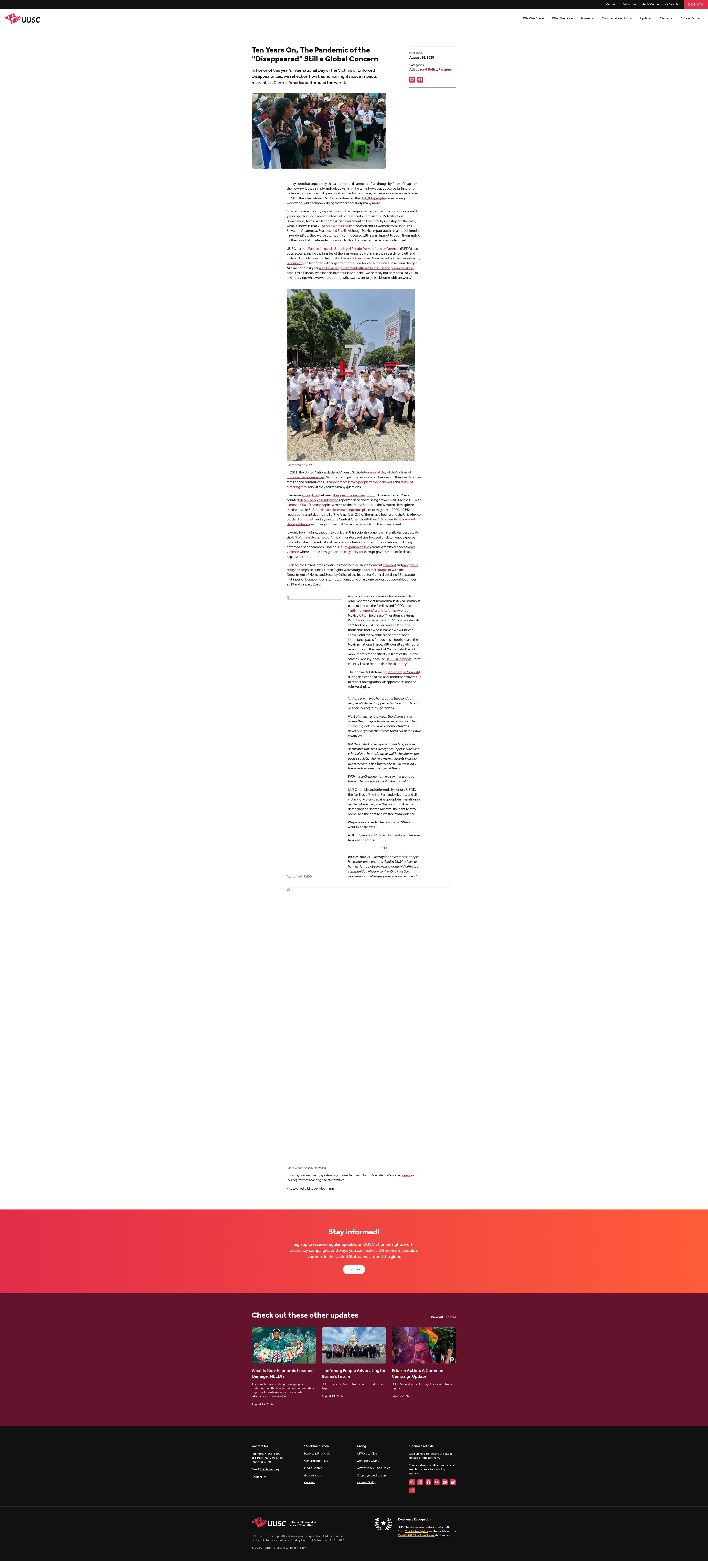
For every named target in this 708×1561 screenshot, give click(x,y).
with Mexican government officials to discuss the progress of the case (350, 270)
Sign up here (417, 1454)
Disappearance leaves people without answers (359, 482)
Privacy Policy (297, 1548)
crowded (389, 565)
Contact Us (259, 1477)
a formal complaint (377, 570)
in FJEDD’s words (399, 659)
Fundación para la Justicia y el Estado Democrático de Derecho (354, 249)
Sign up (354, 1269)
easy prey (351, 552)
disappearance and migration (354, 495)
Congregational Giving (371, 1475)
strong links (310, 495)
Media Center (313, 1468)
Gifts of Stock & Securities (373, 1468)
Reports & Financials (317, 1454)
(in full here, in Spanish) (403, 672)
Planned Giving (366, 1482)
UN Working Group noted (310, 537)
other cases (361, 258)
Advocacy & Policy (423, 69)
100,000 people (373, 198)
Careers (309, 1482)
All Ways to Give (367, 1454)
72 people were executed (336, 226)
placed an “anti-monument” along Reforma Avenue (383, 608)
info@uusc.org (269, 1469)
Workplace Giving (368, 1461)
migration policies (357, 547)
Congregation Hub (316, 1461)
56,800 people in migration (319, 500)
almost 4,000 (296, 505)
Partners (445, 69)
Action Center (313, 1475)
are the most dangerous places (349, 510)
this (344, 258)
